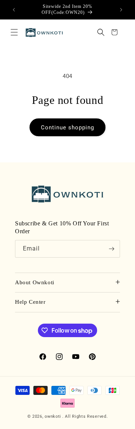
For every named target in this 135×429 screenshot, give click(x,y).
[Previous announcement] (14, 10)
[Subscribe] (111, 249)
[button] (14, 32)
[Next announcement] (121, 10)
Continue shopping (67, 127)
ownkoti (53, 416)
